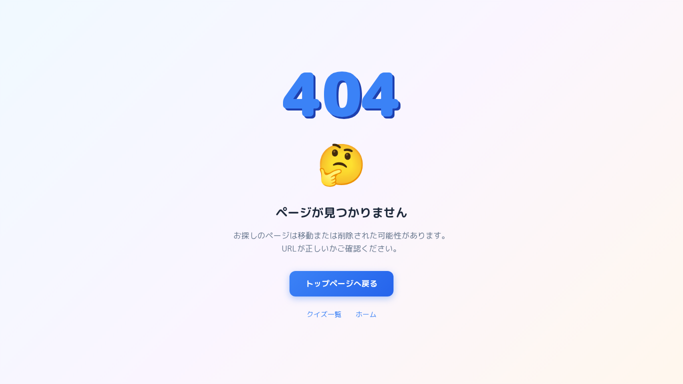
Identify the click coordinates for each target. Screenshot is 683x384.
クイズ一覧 (324, 314)
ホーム (366, 314)
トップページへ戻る (342, 283)
